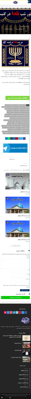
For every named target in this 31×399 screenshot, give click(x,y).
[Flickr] (14, 312)
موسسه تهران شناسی (7, 131)
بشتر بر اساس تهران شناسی (16, 169)
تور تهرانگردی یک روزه (24, 110)
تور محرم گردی (8, 114)
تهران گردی (16, 107)
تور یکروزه (19, 116)
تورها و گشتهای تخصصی (24, 118)
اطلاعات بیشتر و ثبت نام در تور (17, 98)
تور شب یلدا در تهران (24, 112)
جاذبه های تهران (11, 122)
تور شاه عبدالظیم (24, 191)
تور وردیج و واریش (23, 164)
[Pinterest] (20, 312)
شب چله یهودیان (16, 125)
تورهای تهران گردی (8, 120)
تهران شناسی (18, 29)
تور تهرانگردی (8, 108)
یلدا (28, 133)
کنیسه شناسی (26, 129)
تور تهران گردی (23, 108)
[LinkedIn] (17, 312)
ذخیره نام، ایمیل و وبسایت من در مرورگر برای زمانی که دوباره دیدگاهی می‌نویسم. (16, 286)
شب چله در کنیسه (25, 125)
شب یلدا (10, 125)
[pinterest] (16, 138)
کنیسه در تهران (6, 127)
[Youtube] (11, 312)
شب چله (9, 124)
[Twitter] (23, 312)
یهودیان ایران (10, 133)
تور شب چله (15, 110)
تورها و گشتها (7, 116)
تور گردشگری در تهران (17, 114)
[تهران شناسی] (15, 1)
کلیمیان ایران (4, 125)
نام (28, 269)
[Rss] (5, 312)
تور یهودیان (13, 116)
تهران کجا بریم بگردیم (24, 107)
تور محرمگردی (26, 116)
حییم (13, 124)
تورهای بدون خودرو (25, 120)
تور (27, 23)
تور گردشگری (26, 114)
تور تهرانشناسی (15, 108)
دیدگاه (28, 257)
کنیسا (27, 127)
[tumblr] (11, 138)
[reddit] (19, 138)
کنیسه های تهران (25, 131)
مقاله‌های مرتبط (26, 169)
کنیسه (24, 127)
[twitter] (21, 138)
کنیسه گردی (10, 129)
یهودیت (4, 133)
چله (16, 124)
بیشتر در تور (6, 169)
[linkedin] (14, 138)
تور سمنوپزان (12, 158)
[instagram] (8, 312)
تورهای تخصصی (16, 120)
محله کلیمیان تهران (17, 131)
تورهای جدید (26, 122)
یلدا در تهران (23, 133)
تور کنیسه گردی (10, 112)
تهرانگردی (4, 107)
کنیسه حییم (12, 127)
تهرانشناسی (9, 107)
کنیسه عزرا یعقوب (18, 129)
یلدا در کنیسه (17, 133)
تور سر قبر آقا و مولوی (23, 215)
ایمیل (28, 274)
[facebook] (24, 138)
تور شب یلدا (9, 110)
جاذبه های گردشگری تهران (23, 124)
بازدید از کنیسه (22, 105)
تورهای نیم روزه (19, 122)
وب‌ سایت (27, 278)
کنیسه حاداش (18, 127)
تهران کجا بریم (8, 105)
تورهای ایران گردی (14, 118)
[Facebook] (25, 312)
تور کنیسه (17, 112)
